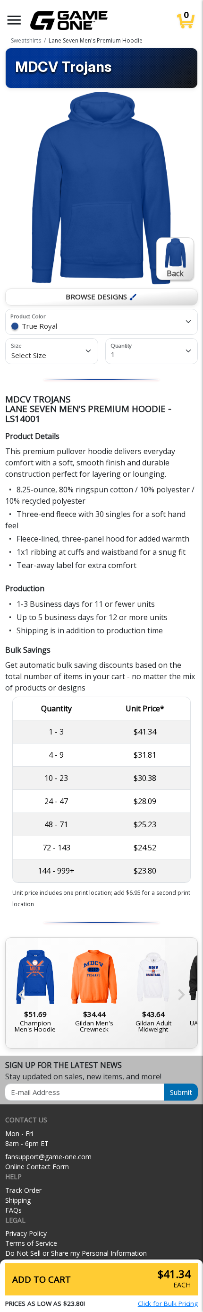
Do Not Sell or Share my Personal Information (76, 1253)
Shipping (18, 1200)
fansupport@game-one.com (48, 1156)
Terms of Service (31, 1243)
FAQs (13, 1210)
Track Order (23, 1190)
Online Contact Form (37, 1166)
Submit (181, 1092)
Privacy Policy (26, 1233)
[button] (14, 20)
